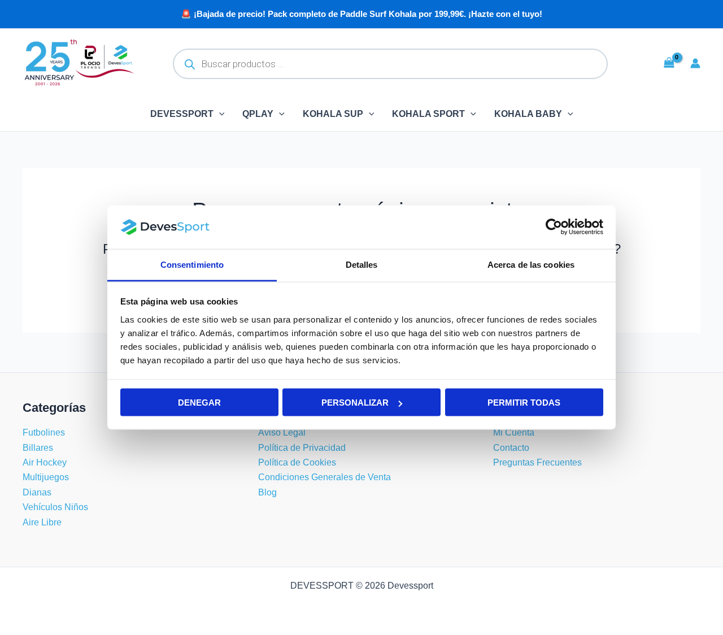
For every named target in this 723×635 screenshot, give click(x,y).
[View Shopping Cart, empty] (669, 63)
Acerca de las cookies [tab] (530, 264)
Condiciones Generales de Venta (324, 477)
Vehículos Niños (55, 507)
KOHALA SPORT (428, 114)
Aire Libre (42, 522)
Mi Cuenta (513, 432)
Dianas (37, 492)
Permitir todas (523, 402)
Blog (267, 492)
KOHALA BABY (528, 114)
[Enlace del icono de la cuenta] (695, 63)
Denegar (199, 402)
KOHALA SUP (333, 114)
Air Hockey (45, 462)
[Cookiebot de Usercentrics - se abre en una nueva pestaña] (553, 227)
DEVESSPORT (182, 114)
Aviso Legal (282, 432)
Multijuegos (46, 477)
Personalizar (355, 402)
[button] (219, 114)
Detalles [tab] (362, 264)
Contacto (511, 448)
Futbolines (44, 432)
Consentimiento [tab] (192, 264)
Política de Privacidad (302, 448)
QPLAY (257, 114)
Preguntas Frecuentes (537, 462)
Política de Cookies (297, 462)
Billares (38, 448)
